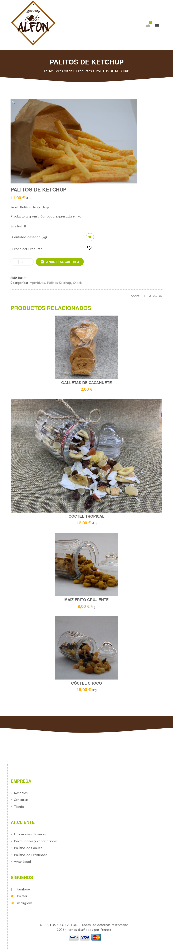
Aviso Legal (22, 862)
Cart (148, 25)
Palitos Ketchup (59, 283)
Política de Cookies (28, 848)
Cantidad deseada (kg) (29, 237)
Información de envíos (30, 834)
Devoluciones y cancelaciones (36, 841)
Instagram (24, 903)
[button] (14, 102)
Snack (77, 283)
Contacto (21, 800)
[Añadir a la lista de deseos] (90, 237)
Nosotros (21, 793)
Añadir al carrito (62, 261)
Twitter (21, 896)
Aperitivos (37, 283)
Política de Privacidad (30, 855)
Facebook (23, 889)
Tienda (19, 807)
